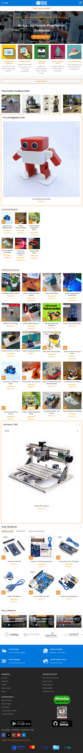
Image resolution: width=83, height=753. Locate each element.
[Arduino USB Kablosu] (14, 582)
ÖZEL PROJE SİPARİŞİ (41, 8)
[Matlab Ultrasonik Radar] (20, 218)
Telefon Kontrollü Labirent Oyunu (72, 352)
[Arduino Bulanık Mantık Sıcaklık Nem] (72, 282)
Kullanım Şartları (47, 688)
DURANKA (15, 730)
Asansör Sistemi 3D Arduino (72, 323)
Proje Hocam (14, 625)
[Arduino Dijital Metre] (34, 243)
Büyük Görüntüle (18, 96)
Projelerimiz (68, 615)
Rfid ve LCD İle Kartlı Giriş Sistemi (31, 294)
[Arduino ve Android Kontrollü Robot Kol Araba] (52, 371)
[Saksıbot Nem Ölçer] (52, 282)
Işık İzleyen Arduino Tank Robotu (52, 412)
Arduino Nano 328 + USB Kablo (69, 561)
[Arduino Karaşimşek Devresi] (31, 340)
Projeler (4, 685)
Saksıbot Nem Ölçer (51, 293)
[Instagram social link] (14, 735)
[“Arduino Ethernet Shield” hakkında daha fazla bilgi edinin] (31, 592)
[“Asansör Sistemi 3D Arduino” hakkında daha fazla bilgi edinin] (65, 320)
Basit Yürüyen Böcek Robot (51, 351)
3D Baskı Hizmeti (7, 697)
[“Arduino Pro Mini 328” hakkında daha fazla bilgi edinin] (4, 558)
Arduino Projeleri (7, 700)
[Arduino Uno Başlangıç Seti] (68, 582)
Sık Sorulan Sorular (48, 691)
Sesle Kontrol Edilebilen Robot (7, 227)
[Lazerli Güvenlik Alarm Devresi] (11, 401)
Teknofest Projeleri (7, 714)
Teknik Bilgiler (14, 615)
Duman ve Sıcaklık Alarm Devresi (20, 253)
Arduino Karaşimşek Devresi (31, 351)
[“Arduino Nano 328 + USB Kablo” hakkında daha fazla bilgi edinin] (58, 558)
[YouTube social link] (19, 735)
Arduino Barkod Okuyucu (31, 323)
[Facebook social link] (4, 735)
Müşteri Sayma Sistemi (10, 323)
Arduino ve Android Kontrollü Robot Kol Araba (52, 382)
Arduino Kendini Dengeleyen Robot (34, 228)
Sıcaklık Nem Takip (27, 730)
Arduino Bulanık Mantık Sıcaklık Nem (72, 294)
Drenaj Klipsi (6, 730)
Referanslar (5, 681)
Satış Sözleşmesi (48, 685)
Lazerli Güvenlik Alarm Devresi (11, 413)
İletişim (4, 691)
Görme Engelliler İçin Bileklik (7, 251)
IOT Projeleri (5, 707)
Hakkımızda (6, 674)
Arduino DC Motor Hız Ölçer (11, 351)
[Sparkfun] (52, 635)
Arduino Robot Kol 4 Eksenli (31, 382)
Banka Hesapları (6, 688)
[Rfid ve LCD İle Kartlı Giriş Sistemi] (31, 282)
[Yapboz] (12, 635)
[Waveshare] (32, 635)
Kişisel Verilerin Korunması (51, 678)
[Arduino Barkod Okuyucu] (31, 312)
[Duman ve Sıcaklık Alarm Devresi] (20, 243)
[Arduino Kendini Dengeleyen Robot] (34, 218)
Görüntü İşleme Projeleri (9, 711)
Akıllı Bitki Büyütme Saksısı (10, 293)
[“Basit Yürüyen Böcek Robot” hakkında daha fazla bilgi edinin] (45, 348)
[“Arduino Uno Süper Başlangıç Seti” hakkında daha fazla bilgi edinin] (31, 558)
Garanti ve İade (47, 681)
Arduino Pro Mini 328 (14, 561)
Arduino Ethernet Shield (41, 596)
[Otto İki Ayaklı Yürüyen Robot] (41, 159)
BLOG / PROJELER (9, 610)
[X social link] (9, 735)
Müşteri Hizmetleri (50, 674)
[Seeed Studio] (72, 635)
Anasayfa (4, 678)
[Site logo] (41, 3)
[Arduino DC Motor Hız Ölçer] (11, 340)
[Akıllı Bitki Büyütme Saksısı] (11, 282)
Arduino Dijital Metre (34, 252)
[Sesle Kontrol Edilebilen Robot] (7, 218)
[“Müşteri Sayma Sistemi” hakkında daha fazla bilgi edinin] (4, 320)
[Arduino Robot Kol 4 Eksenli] (31, 371)
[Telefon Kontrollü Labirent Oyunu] (72, 340)
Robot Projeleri (6, 704)
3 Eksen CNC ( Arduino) (41, 506)
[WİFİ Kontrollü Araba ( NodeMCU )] (52, 312)
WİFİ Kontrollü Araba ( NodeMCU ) (52, 324)
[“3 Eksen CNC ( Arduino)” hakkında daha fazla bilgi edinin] (77, 431)
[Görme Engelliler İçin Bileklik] (7, 243)
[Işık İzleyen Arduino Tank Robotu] (52, 400)
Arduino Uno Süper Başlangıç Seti (41, 561)
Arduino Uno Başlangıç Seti (69, 596)
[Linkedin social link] (24, 735)
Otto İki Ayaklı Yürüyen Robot (41, 199)
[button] (2, 28)
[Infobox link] (21, 651)
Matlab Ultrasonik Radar (20, 227)
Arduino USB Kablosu (14, 596)
